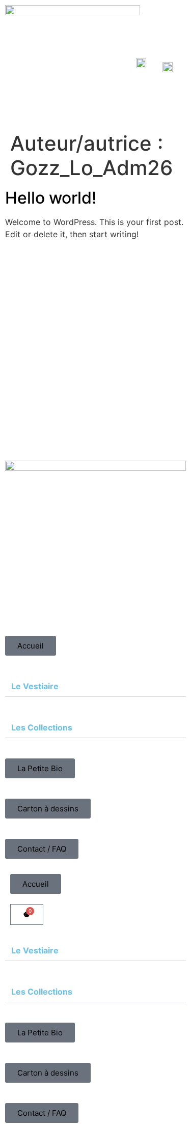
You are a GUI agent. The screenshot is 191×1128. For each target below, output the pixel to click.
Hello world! (50, 198)
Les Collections (41, 727)
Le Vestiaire (35, 686)
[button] (95, 686)
